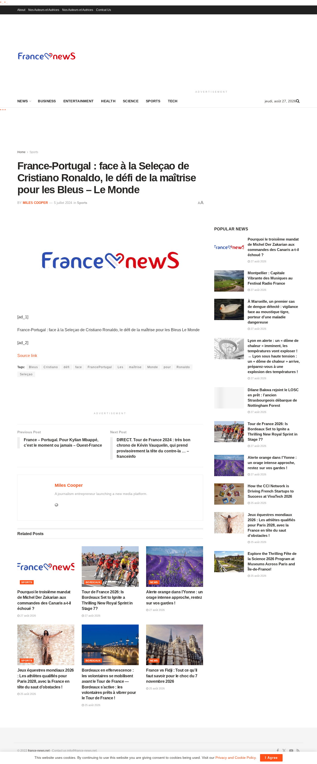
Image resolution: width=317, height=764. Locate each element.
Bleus (33, 367)
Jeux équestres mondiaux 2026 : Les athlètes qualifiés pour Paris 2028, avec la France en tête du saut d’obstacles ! (271, 525)
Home (21, 152)
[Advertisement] (212, 51)
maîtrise (135, 367)
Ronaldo (183, 367)
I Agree (271, 758)
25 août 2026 (28, 693)
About (21, 10)
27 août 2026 (28, 615)
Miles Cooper (35, 203)
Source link (27, 356)
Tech (173, 101)
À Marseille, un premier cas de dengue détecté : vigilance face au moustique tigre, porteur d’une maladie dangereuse (273, 311)
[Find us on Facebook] (278, 751)
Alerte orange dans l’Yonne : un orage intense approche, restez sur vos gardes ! (174, 597)
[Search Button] (298, 101)
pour (167, 367)
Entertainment (78, 101)
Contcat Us (103, 10)
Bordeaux (93, 582)
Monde (152, 367)
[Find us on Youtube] (291, 751)
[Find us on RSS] (298, 751)
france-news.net (39, 750)
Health (108, 101)
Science (130, 101)
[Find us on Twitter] (284, 751)
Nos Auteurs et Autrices (43, 10)
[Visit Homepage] (46, 56)
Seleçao (26, 374)
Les (120, 367)
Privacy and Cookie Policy (235, 758)
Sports (153, 101)
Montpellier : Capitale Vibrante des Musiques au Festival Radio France (270, 278)
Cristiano (51, 367)
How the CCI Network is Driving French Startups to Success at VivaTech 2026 (271, 491)
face (78, 367)
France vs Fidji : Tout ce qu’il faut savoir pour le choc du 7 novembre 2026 (171, 675)
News (22, 101)
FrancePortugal (100, 367)
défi (67, 367)
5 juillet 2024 (63, 203)
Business (47, 101)
